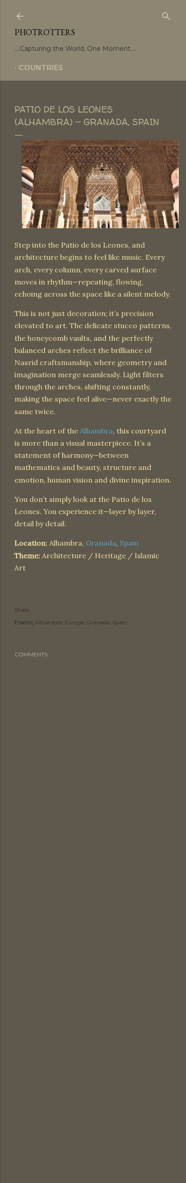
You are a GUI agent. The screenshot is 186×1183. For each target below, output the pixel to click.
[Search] (166, 14)
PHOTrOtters (44, 32)
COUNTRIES (41, 67)
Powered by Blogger (100, 1125)
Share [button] (21, 609)
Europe (74, 622)
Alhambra (96, 430)
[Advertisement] (93, 982)
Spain (129, 542)
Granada (101, 542)
